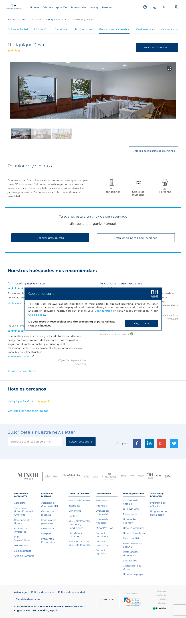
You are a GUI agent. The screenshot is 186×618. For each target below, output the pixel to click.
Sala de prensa (22, 550)
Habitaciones (83, 29)
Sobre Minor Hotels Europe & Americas (23, 511)
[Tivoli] (86, 476)
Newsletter (47, 528)
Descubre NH (131, 538)
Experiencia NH (132, 514)
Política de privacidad (71, 592)
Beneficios (74, 510)
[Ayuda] (145, 7)
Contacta (73, 515)
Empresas (102, 500)
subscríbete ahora (80, 441)
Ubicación (41, 29)
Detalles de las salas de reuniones (153, 150)
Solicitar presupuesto (157, 47)
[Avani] (132, 476)
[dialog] (93, 309)
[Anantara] (47, 476)
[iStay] (167, 476)
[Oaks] (158, 476)
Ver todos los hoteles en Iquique (28, 410)
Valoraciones (170, 29)
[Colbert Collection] (141, 476)
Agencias (101, 505)
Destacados (130, 560)
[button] (132, 601)
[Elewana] (56, 476)
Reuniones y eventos (114, 29)
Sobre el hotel (18, 29)
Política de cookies (42, 592)
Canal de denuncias (28, 599)
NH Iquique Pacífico (20, 401)
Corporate (20, 502)
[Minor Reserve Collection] (95, 476)
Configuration (103, 311)
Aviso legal (20, 592)
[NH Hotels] (150, 476)
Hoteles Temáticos (134, 533)
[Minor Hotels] (28, 476)
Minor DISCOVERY (79, 500)
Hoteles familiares (133, 527)
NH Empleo (21, 545)
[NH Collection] (109, 476)
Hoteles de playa (133, 574)
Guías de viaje (131, 508)
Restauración (145, 29)
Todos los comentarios (22, 371)
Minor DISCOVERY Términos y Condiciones (79, 524)
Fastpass (46, 533)
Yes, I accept (141, 323)
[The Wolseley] (71, 476)
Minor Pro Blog (104, 527)
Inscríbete (74, 505)
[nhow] (123, 476)
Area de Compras (24, 555)
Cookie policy (36, 315)
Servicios (61, 29)
